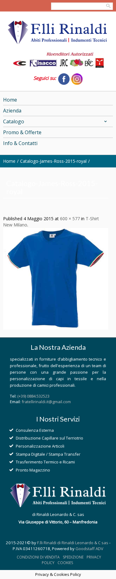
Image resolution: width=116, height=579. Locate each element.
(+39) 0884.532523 (33, 396)
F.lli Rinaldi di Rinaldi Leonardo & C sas (72, 542)
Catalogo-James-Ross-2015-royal (53, 161)
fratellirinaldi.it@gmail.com (46, 401)
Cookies (65, 562)
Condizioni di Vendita (38, 557)
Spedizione (73, 557)
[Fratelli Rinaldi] (58, 32)
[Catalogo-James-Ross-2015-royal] (55, 278)
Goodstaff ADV (89, 548)
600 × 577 (70, 218)
